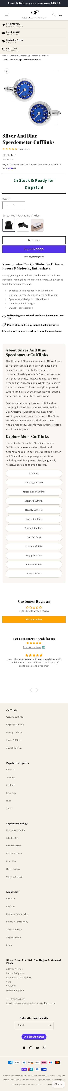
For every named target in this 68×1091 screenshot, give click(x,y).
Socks (9, 808)
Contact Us (11, 898)
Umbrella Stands (14, 876)
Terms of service (34, 1084)
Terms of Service (14, 929)
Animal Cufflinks (34, 564)
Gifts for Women (13, 845)
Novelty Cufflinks (34, 509)
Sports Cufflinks (34, 518)
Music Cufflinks (34, 573)
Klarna (9, 945)
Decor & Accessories (15, 830)
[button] (6, 14)
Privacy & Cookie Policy (17, 921)
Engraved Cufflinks (34, 500)
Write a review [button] (34, 619)
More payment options (34, 256)
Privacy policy (19, 1084)
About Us (10, 906)
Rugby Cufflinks (34, 555)
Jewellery (10, 777)
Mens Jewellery (13, 869)
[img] (34, 643)
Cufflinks (33, 473)
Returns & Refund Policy (17, 914)
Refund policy (59, 1079)
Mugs (8, 800)
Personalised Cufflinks (33, 491)
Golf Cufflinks (34, 537)
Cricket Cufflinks (34, 546)
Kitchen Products (14, 853)
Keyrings (10, 785)
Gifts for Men (12, 838)
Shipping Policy (13, 937)
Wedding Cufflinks (34, 482)
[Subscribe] (49, 1025)
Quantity (6, 199)
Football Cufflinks (34, 528)
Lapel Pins (11, 793)
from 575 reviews (32, 647)
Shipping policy (51, 1084)
